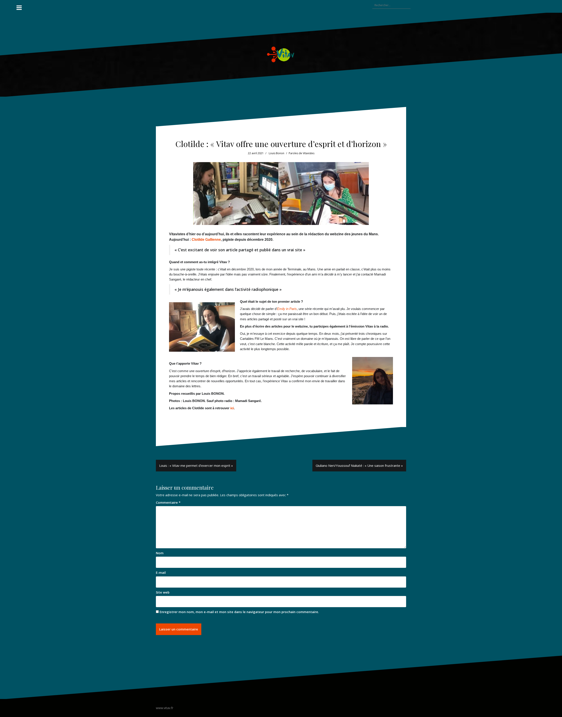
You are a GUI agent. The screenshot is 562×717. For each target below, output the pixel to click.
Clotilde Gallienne (206, 239)
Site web (162, 592)
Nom (160, 553)
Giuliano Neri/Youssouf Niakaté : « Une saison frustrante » (359, 465)
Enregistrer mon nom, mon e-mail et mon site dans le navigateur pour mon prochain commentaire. (239, 612)
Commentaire (168, 502)
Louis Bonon (276, 153)
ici (232, 408)
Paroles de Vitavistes (301, 153)
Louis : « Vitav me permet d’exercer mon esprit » (196, 465)
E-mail (161, 572)
